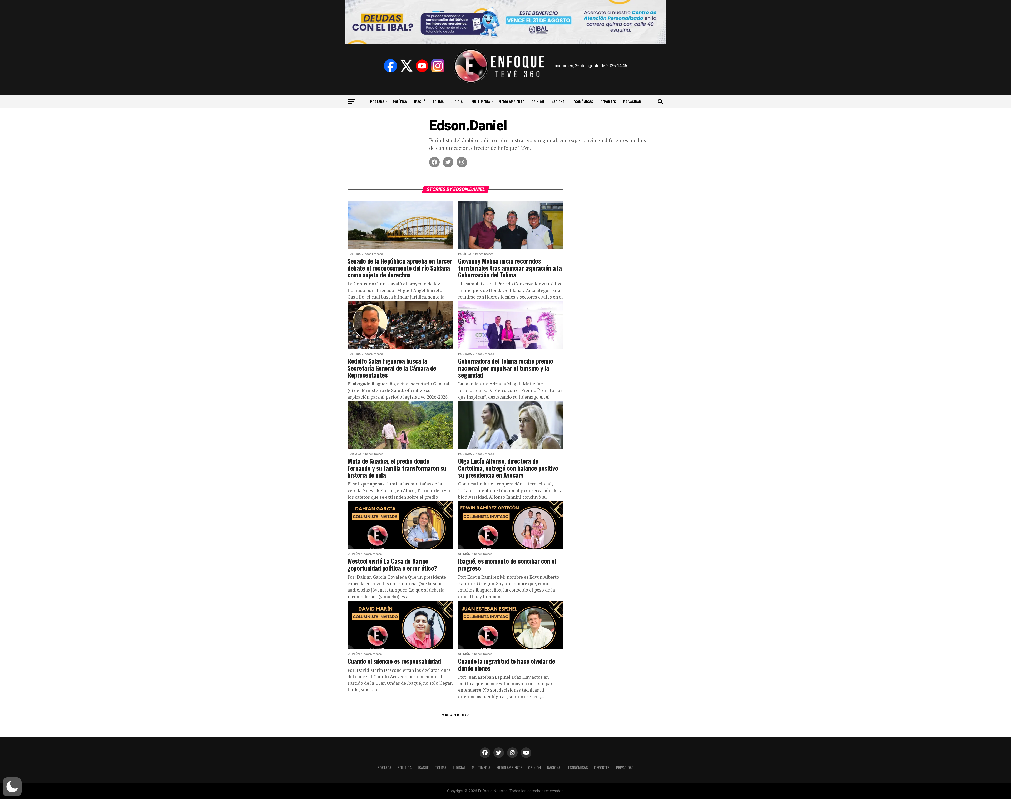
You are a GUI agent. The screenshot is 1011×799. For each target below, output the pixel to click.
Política (400, 101)
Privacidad (632, 101)
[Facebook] (390, 65)
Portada (377, 101)
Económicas (583, 101)
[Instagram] (437, 65)
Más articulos (455, 715)
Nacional (558, 101)
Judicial (457, 101)
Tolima (438, 101)
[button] (12, 786)
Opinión (537, 101)
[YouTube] (422, 65)
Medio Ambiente (511, 101)
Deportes (608, 101)
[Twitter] (406, 65)
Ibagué (419, 101)
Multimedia (481, 101)
